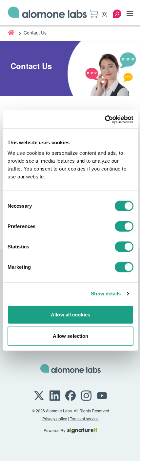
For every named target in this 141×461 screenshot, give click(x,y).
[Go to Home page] (47, 14)
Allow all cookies (70, 314)
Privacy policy (54, 418)
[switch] (124, 226)
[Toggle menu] (130, 13)
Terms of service (84, 418)
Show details (106, 293)
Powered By (54, 430)
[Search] (117, 14)
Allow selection (71, 336)
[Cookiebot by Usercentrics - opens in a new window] (104, 119)
